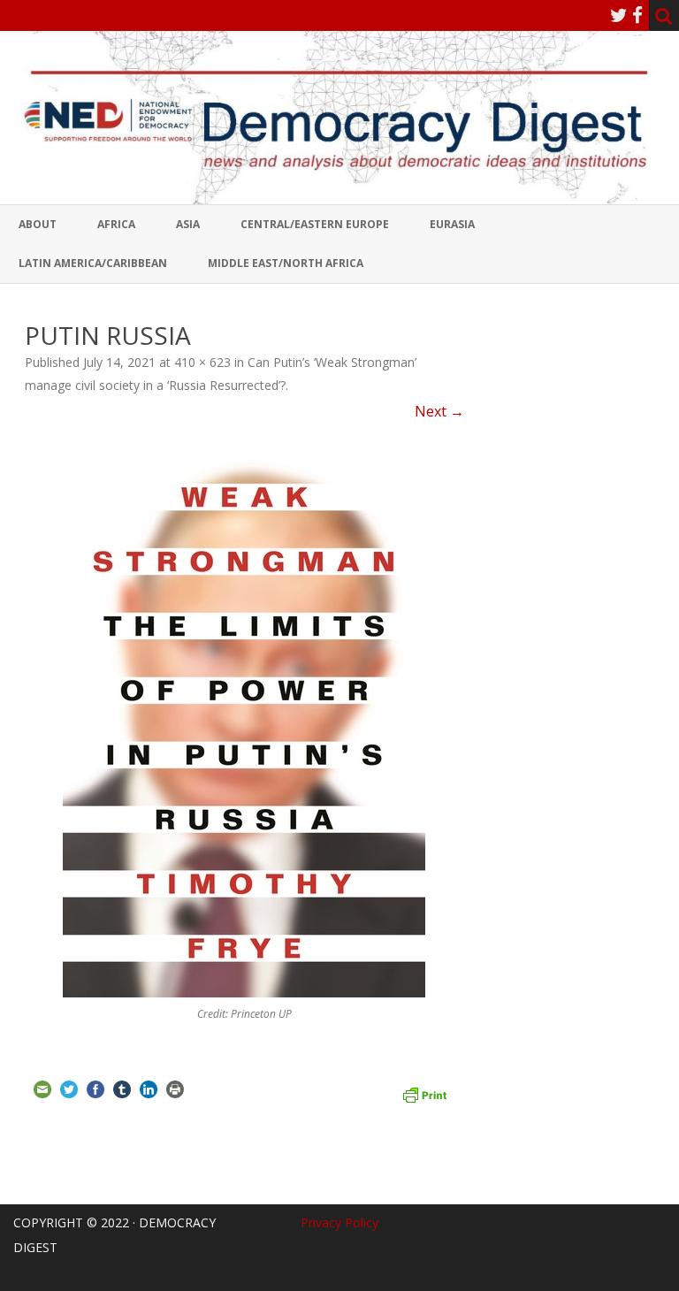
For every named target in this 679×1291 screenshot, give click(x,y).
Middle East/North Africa (285, 263)
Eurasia (452, 224)
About (38, 224)
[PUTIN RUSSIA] (244, 722)
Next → (439, 411)
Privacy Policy (339, 1222)
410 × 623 (202, 362)
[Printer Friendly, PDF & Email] (424, 1093)
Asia (188, 224)
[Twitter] (619, 15)
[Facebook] (637, 15)
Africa (116, 224)
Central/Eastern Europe (314, 224)
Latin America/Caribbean (93, 263)
